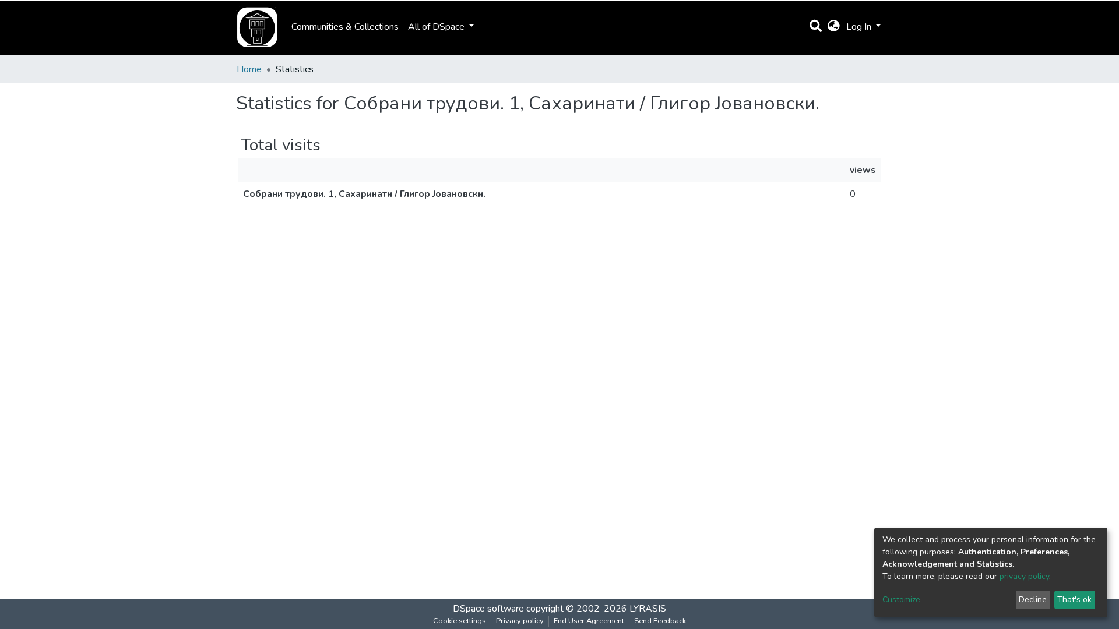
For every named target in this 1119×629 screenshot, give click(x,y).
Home (249, 69)
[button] (834, 27)
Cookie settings (459, 621)
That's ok (1074, 599)
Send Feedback (660, 621)
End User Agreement (589, 621)
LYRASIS (647, 608)
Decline (1033, 599)
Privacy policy (520, 621)
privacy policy (1024, 576)
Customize (901, 599)
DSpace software (488, 608)
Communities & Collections (345, 26)
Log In (860, 26)
